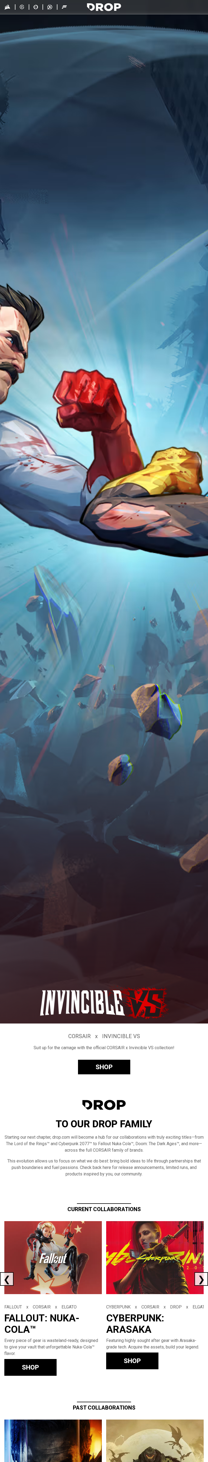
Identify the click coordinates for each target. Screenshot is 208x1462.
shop (104, 1067)
